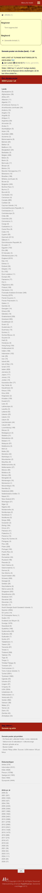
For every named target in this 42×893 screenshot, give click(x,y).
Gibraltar (5, 314)
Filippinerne (6, 284)
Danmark (5, 237)
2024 (4, 856)
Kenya (4, 390)
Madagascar (6, 433)
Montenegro (6, 480)
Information (6, 767)
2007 (4, 811)
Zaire (4, 710)
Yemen (4, 708)
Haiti (3, 340)
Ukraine (5, 681)
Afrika (4, 97)
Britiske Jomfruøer (9, 179)
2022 (4, 851)
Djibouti (5, 239)
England (5, 258)
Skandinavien (7, 594)
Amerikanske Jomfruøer (11, 107)
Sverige (5, 623)
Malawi (4, 441)
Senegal (5, 581)
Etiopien (5, 269)
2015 (4, 832)
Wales (4, 705)
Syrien (4, 639)
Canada (5, 200)
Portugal (5, 549)
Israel (4, 366)
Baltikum (5, 147)
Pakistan (5, 530)
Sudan (4, 618)
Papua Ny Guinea (8, 538)
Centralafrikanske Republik (12, 208)
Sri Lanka (5, 612)
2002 (4, 798)
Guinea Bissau (7, 335)
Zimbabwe (6, 716)
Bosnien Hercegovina (10, 171)
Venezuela (6, 697)
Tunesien (5, 665)
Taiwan (4, 644)
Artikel (4, 764)
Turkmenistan (7, 668)
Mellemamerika (7, 464)
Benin (4, 160)
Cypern (5, 234)
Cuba (4, 232)
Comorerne (6, 221)
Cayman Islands (8, 205)
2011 (4, 822)
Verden (4, 700)
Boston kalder (8, 747)
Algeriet (5, 102)
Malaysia (5, 443)
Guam (4, 324)
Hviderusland (7, 348)
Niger (4, 504)
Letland (4, 411)
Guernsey (5, 329)
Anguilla (5, 115)
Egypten (5, 247)
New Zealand (7, 499)
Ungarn (5, 684)
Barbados (5, 152)
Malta (4, 451)
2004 (4, 803)
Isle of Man (6, 364)
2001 (4, 795)
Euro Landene (7, 274)
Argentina (5, 120)
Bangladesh (6, 150)
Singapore (6, 591)
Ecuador (5, 245)
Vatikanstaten (7, 694)
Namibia (5, 488)
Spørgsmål (6, 775)
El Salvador (6, 253)
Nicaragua (6, 501)
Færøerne (5, 279)
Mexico (5, 470)
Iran (3, 359)
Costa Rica (6, 229)
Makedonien (6, 438)
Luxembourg (6, 427)
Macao (4, 430)
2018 (4, 840)
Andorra (5, 110)
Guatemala (6, 327)
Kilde (4, 770)
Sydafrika (5, 628)
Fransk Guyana (7, 298)
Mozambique (7, 485)
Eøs (3, 261)
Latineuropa (6, 406)
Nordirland (6, 515)
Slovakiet (5, 599)
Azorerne (5, 136)
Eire (3, 250)
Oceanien (5, 522)
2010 (4, 819)
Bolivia (4, 168)
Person (4, 772)
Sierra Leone (6, 589)
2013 (4, 827)
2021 (4, 848)
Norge (4, 520)
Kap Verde (6, 385)
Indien (4, 351)
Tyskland (5, 676)
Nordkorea (6, 517)
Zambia (5, 713)
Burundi (5, 192)
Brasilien (5, 176)
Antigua (5, 118)
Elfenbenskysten (8, 255)
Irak (3, 356)
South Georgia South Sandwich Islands (16, 607)
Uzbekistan (6, 692)
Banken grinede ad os (11, 744)
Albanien (5, 99)
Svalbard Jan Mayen (9, 620)
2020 (4, 845)
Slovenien (5, 602)
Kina (3, 393)
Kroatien (5, 398)
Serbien (5, 583)
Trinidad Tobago (8, 663)
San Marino (6, 573)
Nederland (6, 491)
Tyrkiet (4, 673)
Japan (4, 374)
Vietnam (5, 702)
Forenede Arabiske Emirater (12, 292)
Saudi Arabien (7, 575)
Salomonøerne (7, 567)
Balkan (4, 144)
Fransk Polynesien (9, 300)
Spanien (5, 610)
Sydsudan (6, 636)
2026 (4, 861)
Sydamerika (6, 631)
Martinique (6, 456)
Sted (3, 778)
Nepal (4, 496)
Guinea (4, 332)
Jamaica (5, 372)
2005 (4, 806)
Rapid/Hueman (26, 884)
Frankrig (5, 295)
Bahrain (5, 142)
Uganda (5, 679)
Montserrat (6, 483)
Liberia (4, 417)
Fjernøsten (6, 290)
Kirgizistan (6, 396)
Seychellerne (7, 586)
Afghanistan (6, 94)
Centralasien (6, 210)
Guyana (5, 337)
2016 (4, 835)
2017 (4, 837)
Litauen (4, 425)
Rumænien (6, 557)
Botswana (5, 173)
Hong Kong (6, 345)
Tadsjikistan (6, 642)
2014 (4, 830)
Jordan (4, 380)
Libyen (4, 419)
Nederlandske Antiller (10, 493)
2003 (4, 800)
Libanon (5, 414)
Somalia (5, 604)
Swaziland (6, 626)
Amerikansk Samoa (9, 105)
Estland (5, 266)
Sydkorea (5, 634)
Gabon (4, 303)
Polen (4, 546)
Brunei (4, 181)
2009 (4, 816)
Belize (4, 157)
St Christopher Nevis (9, 615)
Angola (4, 113)
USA (4, 689)
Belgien (5, 155)
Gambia (5, 306)
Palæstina (5, 533)
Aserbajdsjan (7, 128)
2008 (4, 814)
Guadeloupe (6, 321)
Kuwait (4, 401)
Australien (5, 134)
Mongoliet (5, 478)
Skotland (5, 597)
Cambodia (6, 195)
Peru (4, 544)
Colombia (5, 218)
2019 (4, 843)
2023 (4, 853)
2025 (4, 859)
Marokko (5, 454)
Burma (4, 189)
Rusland (5, 560)
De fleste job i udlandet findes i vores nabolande (20, 739)
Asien (4, 131)
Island (4, 361)
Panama (5, 536)
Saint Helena (6, 565)
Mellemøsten (7, 467)
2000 (4, 793)
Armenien (5, 123)
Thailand (5, 652)
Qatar (4, 554)
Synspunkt (6, 780)
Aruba (4, 126)
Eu (3, 271)
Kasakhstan (6, 388)
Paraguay (5, 541)
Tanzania (5, 647)
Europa (4, 277)
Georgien (5, 308)
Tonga (4, 660)
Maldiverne (6, 446)
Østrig (4, 525)
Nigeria (4, 507)
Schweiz (5, 578)
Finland (4, 287)
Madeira (5, 435)
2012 (4, 824)
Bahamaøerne (7, 139)
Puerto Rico (6, 552)
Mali (3, 448)
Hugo (20, 886)
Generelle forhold (10, 40)
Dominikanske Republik (10, 242)
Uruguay (5, 686)
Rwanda (5, 562)
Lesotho (5, 409)
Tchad (4, 649)
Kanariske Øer (7, 382)
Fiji (3, 282)
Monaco (5, 475)
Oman (4, 528)
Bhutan (4, 165)
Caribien (5, 202)
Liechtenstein (7, 422)
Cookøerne (6, 226)
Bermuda (5, 163)
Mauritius (5, 462)
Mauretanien (6, 459)
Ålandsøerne (6, 91)
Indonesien (6, 353)
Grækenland (6, 316)
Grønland (5, 319)
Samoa (4, 570)
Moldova (5, 472)
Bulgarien (5, 184)
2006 (4, 808)
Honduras (5, 343)
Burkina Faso (7, 187)
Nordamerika (7, 509)
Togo (4, 657)
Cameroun (6, 197)
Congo (4, 224)
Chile (4, 216)
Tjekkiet (5, 655)
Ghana (4, 311)
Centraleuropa (7, 213)
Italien (4, 369)
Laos (4, 403)
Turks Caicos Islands (10, 671)
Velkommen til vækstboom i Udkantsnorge (18, 741)
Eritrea (4, 263)
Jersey (4, 377)
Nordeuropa (6, 512)
